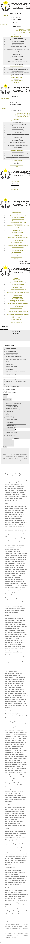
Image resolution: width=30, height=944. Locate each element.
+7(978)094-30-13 (15, 19)
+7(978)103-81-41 (15, 18)
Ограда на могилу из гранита (12, 438)
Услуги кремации (18, 59)
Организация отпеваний (17, 44)
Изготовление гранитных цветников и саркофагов (17, 72)
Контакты (16, 82)
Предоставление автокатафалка (17, 57)
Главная (5, 342)
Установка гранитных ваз (18, 71)
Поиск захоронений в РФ (9, 392)
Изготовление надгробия (18, 67)
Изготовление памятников (16, 66)
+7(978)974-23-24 (15, 26)
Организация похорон (18, 38)
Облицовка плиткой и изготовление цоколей (18, 69)
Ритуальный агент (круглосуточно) (18, 39)
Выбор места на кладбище (18, 43)
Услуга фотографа (18, 47)
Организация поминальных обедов (18, 46)
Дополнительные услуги (17, 56)
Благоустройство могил (11, 374)
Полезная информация (9, 389)
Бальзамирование (18, 52)
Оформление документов (18, 41)
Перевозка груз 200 (17, 54)
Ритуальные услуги (16, 36)
